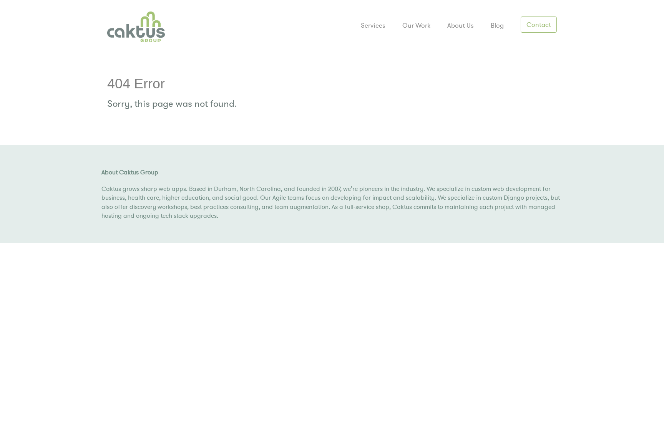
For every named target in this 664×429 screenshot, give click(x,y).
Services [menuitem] (373, 25)
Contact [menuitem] (538, 24)
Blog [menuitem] (497, 25)
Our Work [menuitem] (416, 25)
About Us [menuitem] (460, 25)
